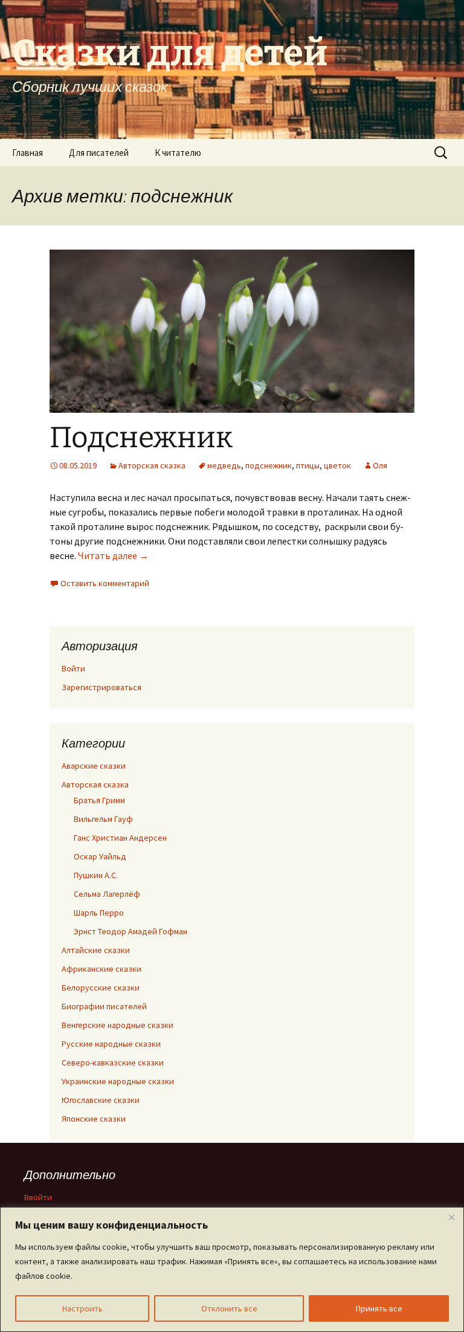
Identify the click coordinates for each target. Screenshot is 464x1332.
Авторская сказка (151, 465)
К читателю (178, 152)
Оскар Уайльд (100, 856)
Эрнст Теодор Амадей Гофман (130, 931)
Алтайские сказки (96, 950)
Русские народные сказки (111, 1043)
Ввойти (38, 1197)
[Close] (451, 1217)
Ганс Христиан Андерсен (120, 837)
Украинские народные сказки (118, 1081)
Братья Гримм (99, 800)
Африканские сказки (101, 968)
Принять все (379, 1308)
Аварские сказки (94, 765)
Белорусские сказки (101, 987)
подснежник (268, 465)
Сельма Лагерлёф (107, 893)
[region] (232, 1269)
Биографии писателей (104, 1006)
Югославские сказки (101, 1099)
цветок (337, 465)
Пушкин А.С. (96, 875)
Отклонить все (229, 1308)
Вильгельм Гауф (103, 818)
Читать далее (113, 555)
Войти (73, 668)
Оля (380, 465)
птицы (308, 465)
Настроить (82, 1308)
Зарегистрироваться (101, 687)
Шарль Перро (99, 912)
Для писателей (99, 152)
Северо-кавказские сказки (113, 1062)
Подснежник (141, 437)
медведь (224, 465)
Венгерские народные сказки (117, 1025)
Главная (27, 152)
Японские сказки (94, 1118)
